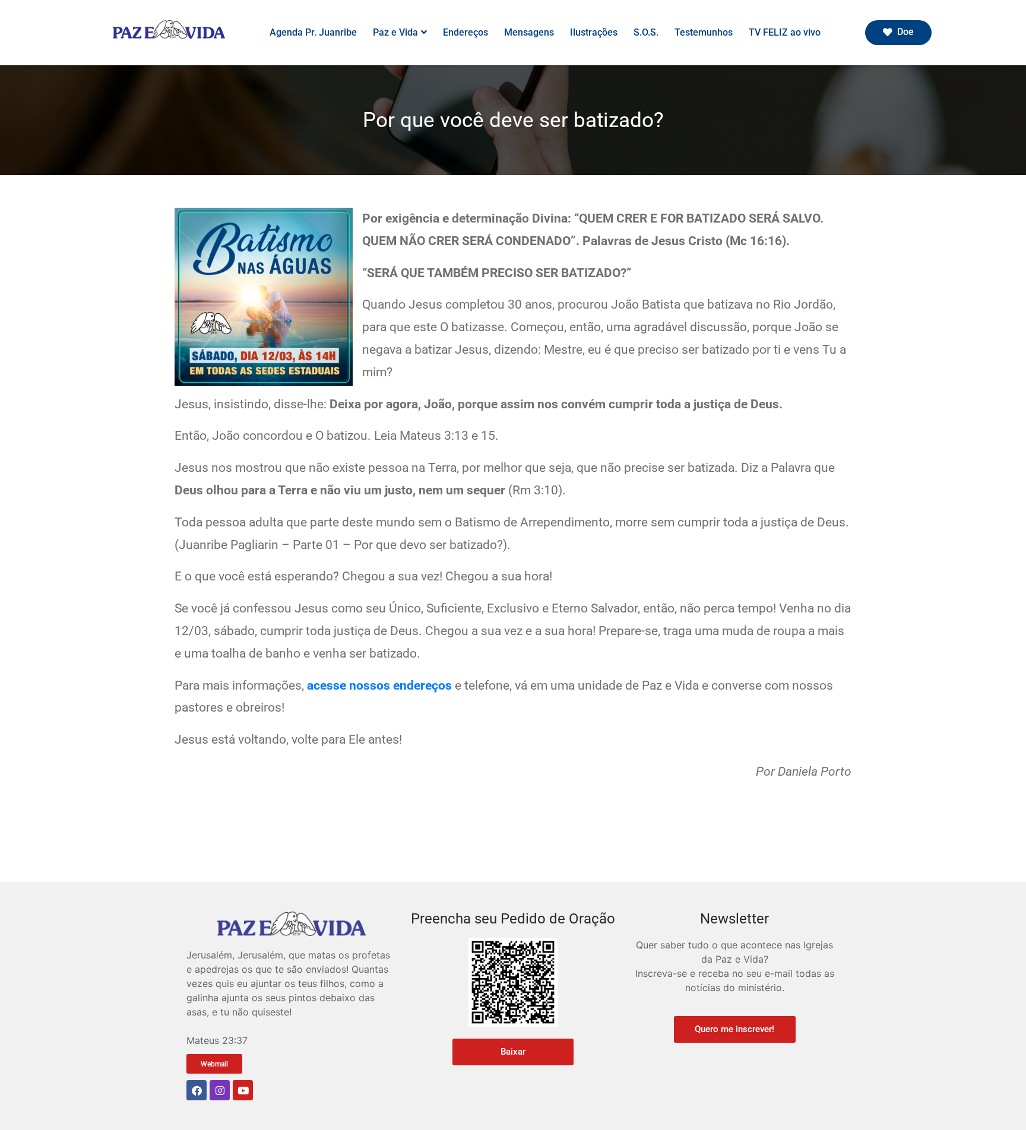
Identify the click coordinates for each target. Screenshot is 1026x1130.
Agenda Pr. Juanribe (313, 32)
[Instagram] (220, 1090)
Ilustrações (594, 32)
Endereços (465, 32)
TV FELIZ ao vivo (785, 32)
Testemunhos (703, 32)
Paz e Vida (395, 32)
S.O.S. (646, 32)
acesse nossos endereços (379, 685)
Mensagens (529, 32)
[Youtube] (243, 1090)
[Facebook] (196, 1090)
